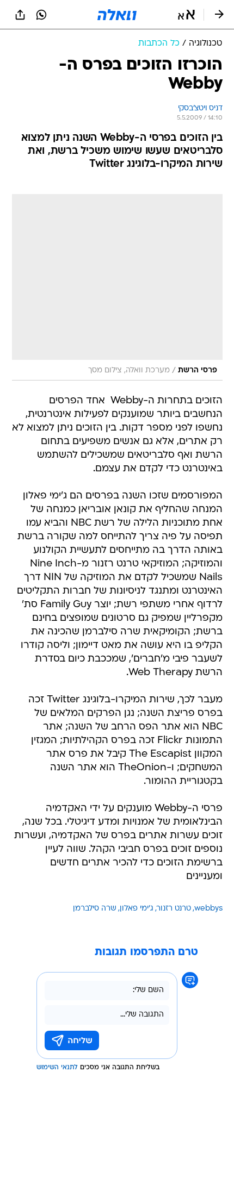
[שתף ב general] (20, 15)
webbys (208, 908)
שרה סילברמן (94, 908)
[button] (186, 15)
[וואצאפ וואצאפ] (41, 14)
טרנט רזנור (174, 908)
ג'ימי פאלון (136, 908)
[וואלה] (117, 14)
